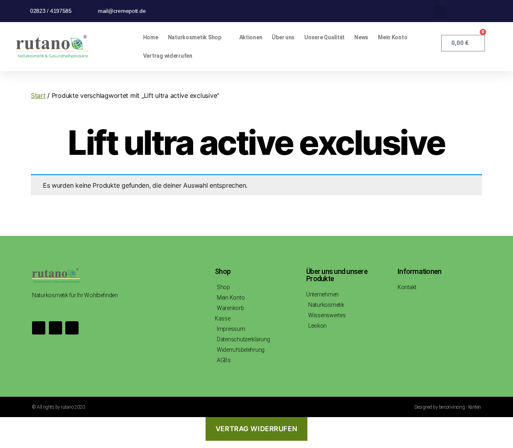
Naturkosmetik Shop (194, 37)
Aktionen (251, 37)
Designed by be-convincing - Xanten (447, 407)
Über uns (283, 37)
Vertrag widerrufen (167, 56)
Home (150, 37)
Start (38, 95)
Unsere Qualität (324, 37)
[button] (440, 11)
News (361, 37)
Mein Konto (392, 37)
